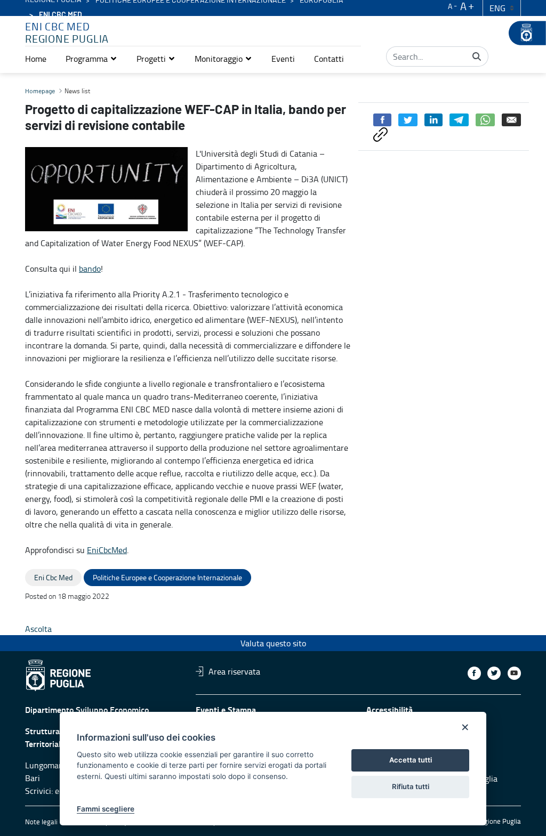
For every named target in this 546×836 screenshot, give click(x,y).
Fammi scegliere (105, 809)
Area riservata (234, 671)
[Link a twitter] (494, 673)
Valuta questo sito (273, 643)
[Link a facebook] (474, 673)
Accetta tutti (410, 760)
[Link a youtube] (514, 673)
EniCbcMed (107, 550)
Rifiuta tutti (410, 786)
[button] (91, 58)
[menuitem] (35, 58)
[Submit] (476, 56)
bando (90, 268)
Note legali (41, 821)
